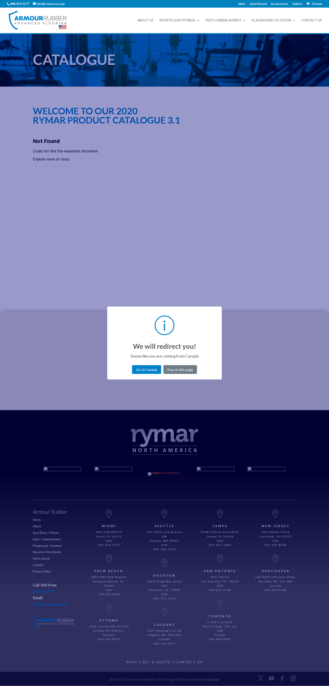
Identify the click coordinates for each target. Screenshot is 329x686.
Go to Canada (146, 369)
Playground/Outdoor (271, 20)
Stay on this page (180, 369)
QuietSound (258, 4)
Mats (242, 4)
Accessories (279, 4)
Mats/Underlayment (223, 20)
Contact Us (311, 20)
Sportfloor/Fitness (177, 20)
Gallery (297, 4)
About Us (145, 20)
